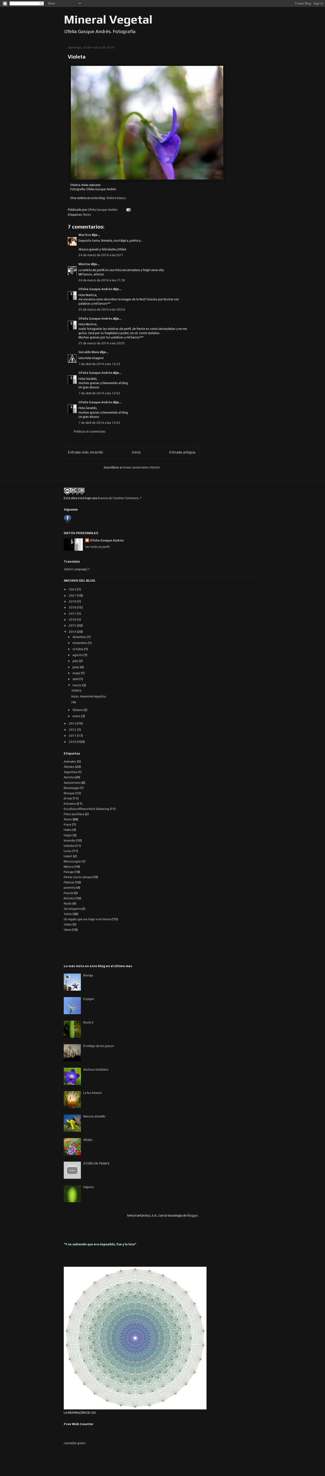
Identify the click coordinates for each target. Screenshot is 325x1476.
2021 (73, 595)
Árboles (69, 767)
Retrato (69, 898)
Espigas (88, 999)
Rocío (68, 903)
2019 (73, 601)
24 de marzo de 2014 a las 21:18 (102, 280)
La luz (68, 851)
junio (76, 667)
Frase (67, 824)
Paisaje (69, 872)
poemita (70, 887)
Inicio (136, 452)
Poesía (68, 893)
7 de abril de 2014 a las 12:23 (99, 364)
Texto (68, 914)
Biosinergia (71, 788)
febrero (78, 710)
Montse (84, 264)
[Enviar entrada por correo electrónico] (128, 209)
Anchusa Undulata (95, 1069)
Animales (70, 761)
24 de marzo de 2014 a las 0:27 (101, 255)
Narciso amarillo (94, 1116)
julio (76, 661)
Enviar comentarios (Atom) (141, 467)
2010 (73, 742)
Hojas (68, 835)
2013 (73, 723)
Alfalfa (87, 1140)
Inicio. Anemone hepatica (88, 696)
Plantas (69, 882)
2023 (73, 589)
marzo (77, 685)
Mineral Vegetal (108, 19)
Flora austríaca (74, 814)
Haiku (68, 830)
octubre (78, 649)
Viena (67, 929)
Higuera (88, 1187)
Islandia (69, 846)
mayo (77, 673)
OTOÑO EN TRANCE (96, 1163)
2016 (73, 619)
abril (76, 679)
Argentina (70, 772)
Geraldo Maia (89, 352)
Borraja (88, 975)
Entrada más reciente (85, 452)
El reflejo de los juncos (98, 1046)
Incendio (69, 840)
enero (77, 716)
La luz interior (92, 1093)
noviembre (80, 643)
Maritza (85, 235)
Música (69, 866)
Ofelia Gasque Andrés (95, 289)
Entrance (70, 803)
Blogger (192, 1215)
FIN (73, 702)
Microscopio (72, 861)
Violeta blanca (116, 198)
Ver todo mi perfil (97, 547)
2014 (73, 631)
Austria (69, 777)
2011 (73, 735)
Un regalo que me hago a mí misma (88, 919)
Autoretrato (72, 782)
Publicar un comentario (89, 431)
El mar (68, 798)
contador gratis (74, 1443)
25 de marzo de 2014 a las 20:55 (102, 343)
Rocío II (88, 1022)
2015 (73, 625)
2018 (73, 607)
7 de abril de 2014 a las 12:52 (99, 393)
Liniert (68, 856)
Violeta (76, 690)
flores (87, 214)
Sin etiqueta (72, 909)
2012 (73, 729)
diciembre (80, 637)
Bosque (69, 793)
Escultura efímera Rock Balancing (86, 809)
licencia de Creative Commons (118, 498)
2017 (73, 613)
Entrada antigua (182, 452)
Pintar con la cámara (78, 877)
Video (68, 924)
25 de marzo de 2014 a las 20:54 (102, 309)
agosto (78, 655)
